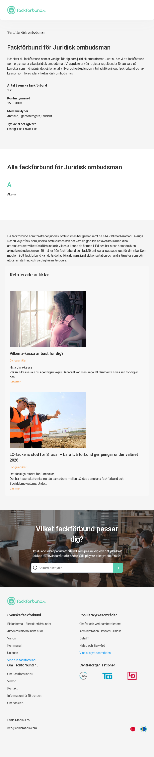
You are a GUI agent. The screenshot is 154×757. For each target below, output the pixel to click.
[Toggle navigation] (141, 10)
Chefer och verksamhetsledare (100, 624)
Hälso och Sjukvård (92, 646)
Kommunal (14, 646)
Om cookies (15, 703)
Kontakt (12, 688)
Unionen (12, 653)
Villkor (11, 681)
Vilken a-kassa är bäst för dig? (36, 353)
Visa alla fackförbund (21, 660)
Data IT (84, 638)
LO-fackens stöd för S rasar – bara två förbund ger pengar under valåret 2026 (74, 457)
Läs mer (15, 382)
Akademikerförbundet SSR (25, 631)
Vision (11, 638)
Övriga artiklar (18, 360)
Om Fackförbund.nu (20, 674)
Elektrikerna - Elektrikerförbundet (29, 624)
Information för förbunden (24, 696)
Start (10, 32)
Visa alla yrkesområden (95, 653)
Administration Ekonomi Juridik (100, 631)
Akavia (11, 194)
